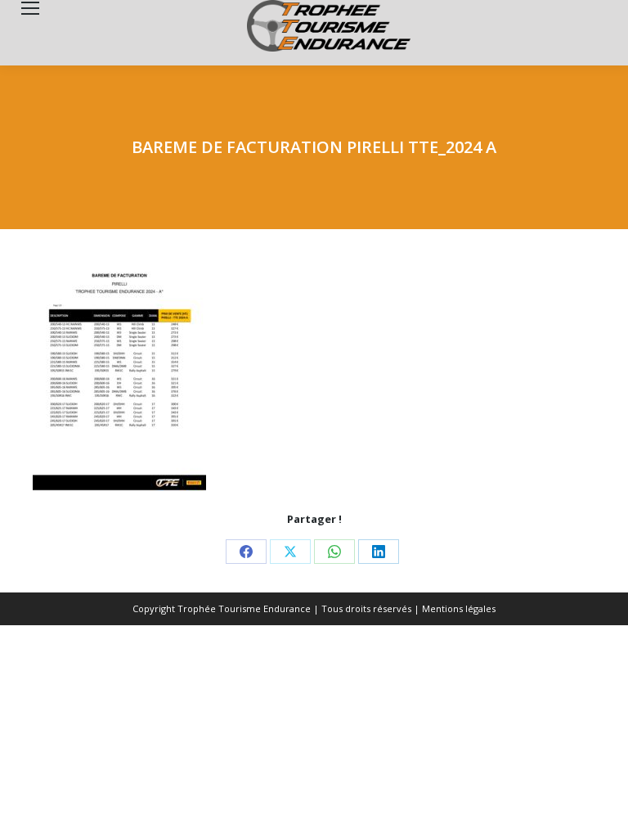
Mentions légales (459, 608)
